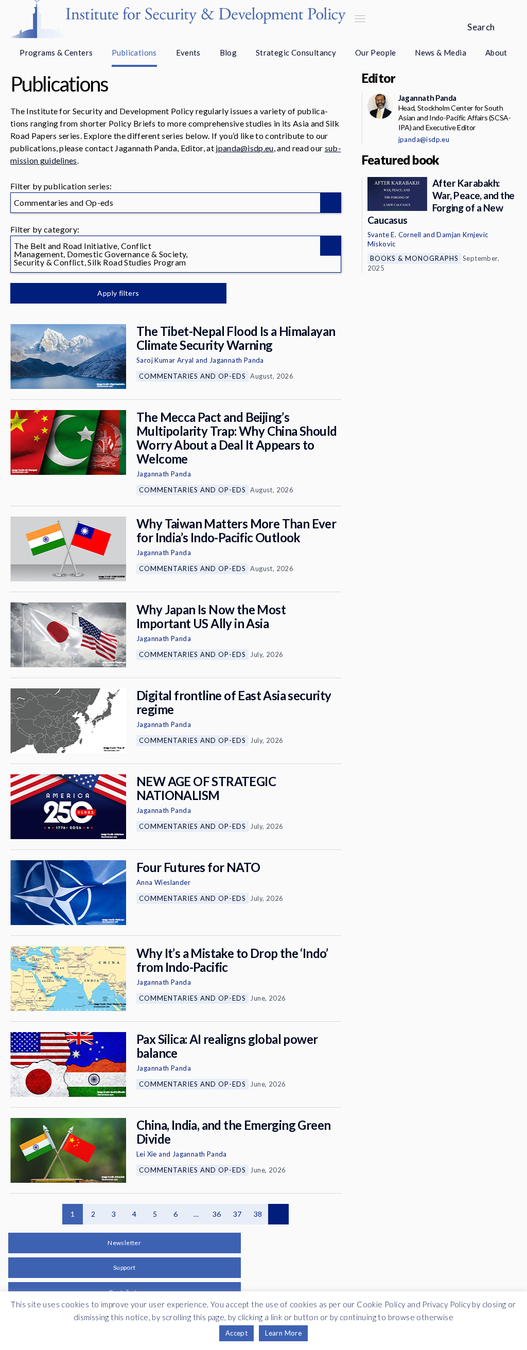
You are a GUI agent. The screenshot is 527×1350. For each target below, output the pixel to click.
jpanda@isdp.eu (244, 148)
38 (258, 1214)
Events (188, 52)
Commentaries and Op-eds (192, 376)
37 (237, 1214)
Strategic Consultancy (296, 52)
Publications (134, 52)
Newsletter (124, 1243)
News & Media (440, 52)
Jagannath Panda (236, 360)
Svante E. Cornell (394, 234)
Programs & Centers (56, 52)
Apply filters (118, 293)
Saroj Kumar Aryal (165, 360)
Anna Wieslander (163, 882)
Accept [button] (236, 1333)
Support (124, 1267)
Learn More (283, 1333)
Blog (228, 52)
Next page (278, 1214)
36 (217, 1214)
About (496, 52)
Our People (375, 52)
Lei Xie (146, 1154)
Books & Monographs (414, 258)
